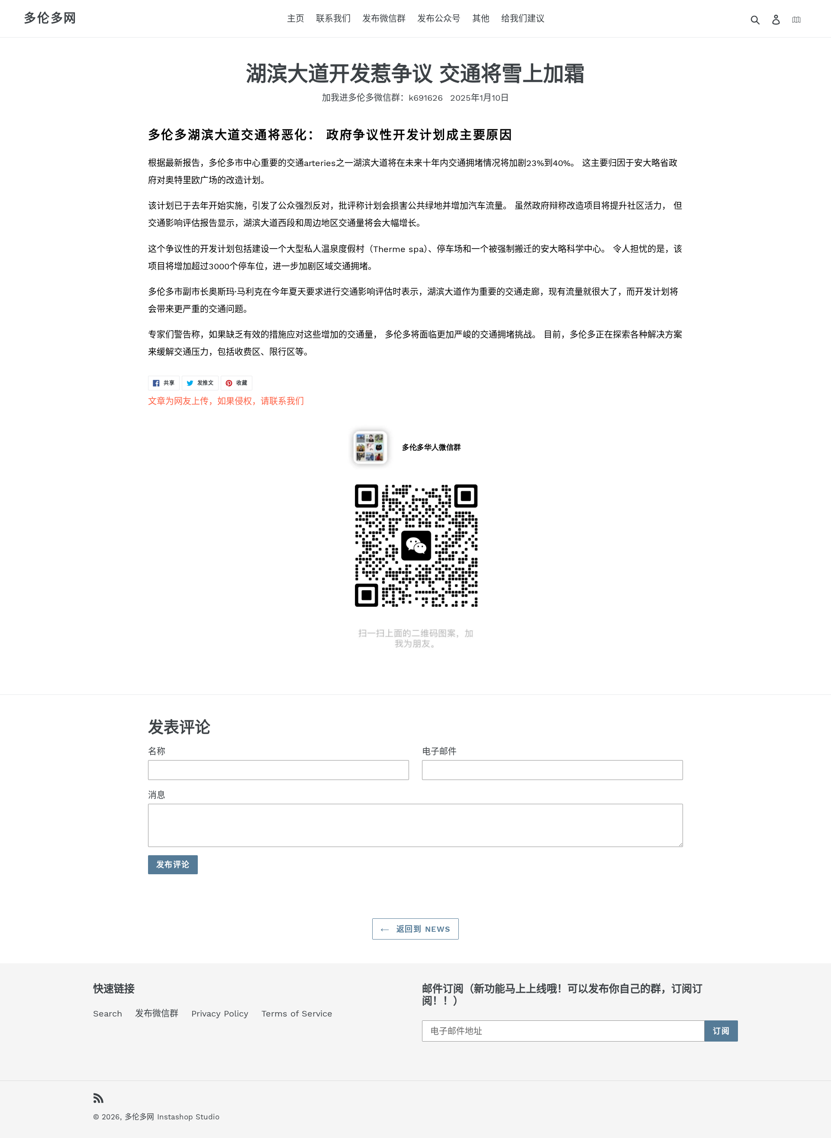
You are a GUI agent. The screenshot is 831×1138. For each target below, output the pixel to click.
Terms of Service (296, 1013)
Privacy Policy (219, 1013)
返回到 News (422, 928)
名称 (156, 751)
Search (107, 1013)
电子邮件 (439, 751)
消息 (156, 795)
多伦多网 (50, 18)
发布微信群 (156, 1013)
